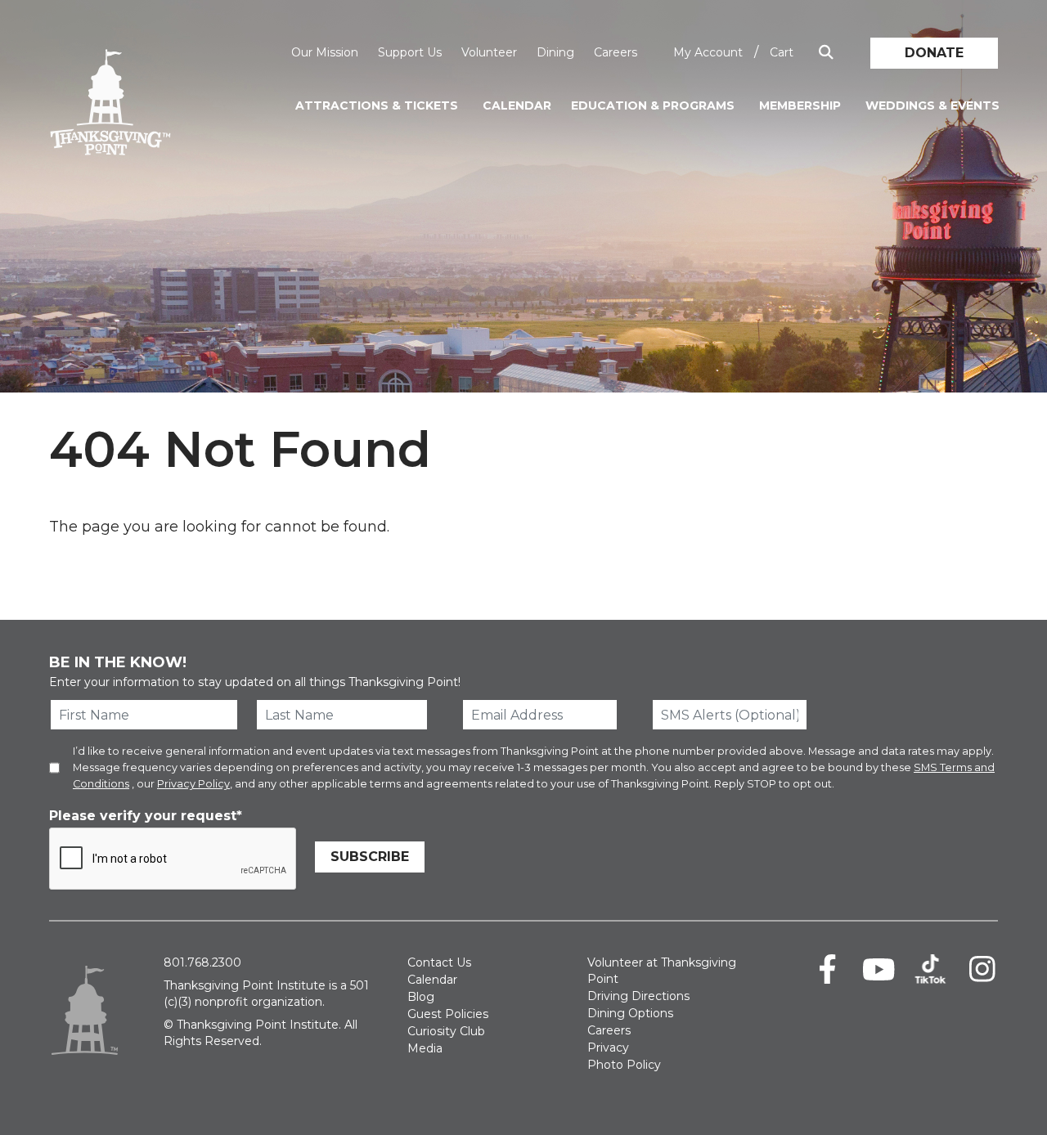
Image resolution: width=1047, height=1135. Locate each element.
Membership (800, 105)
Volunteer (489, 52)
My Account (708, 52)
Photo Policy (624, 1064)
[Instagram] (982, 969)
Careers (615, 52)
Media (425, 1048)
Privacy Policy (193, 784)
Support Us (410, 52)
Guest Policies (447, 1014)
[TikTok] (930, 969)
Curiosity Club (446, 1031)
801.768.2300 (202, 962)
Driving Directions (638, 996)
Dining (555, 52)
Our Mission (324, 52)
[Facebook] (827, 969)
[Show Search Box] (826, 52)
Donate (934, 53)
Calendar (517, 105)
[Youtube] (879, 969)
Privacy (608, 1047)
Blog (420, 996)
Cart (781, 52)
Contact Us (439, 962)
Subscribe (369, 856)
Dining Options (630, 1013)
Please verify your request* (145, 815)
